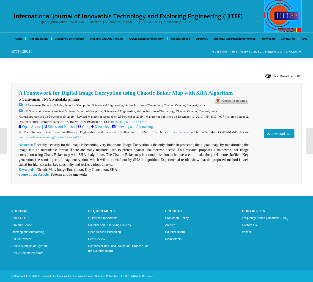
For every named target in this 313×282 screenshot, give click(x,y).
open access (179, 132)
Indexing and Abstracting (134, 127)
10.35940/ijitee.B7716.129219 (130, 122)
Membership (173, 239)
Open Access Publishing (104, 232)
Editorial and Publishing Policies (109, 225)
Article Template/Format (27, 253)
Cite (85, 127)
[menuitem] (18, 38)
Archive (170, 225)
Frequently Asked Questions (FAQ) (265, 218)
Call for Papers (21, 239)
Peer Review (96, 239)
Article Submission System (29, 246)
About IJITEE (20, 218)
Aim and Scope (21, 225)
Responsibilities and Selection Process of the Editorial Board (118, 248)
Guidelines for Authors (103, 218)
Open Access (31, 127)
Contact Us (249, 225)
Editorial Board (175, 232)
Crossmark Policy (177, 218)
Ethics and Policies (61, 127)
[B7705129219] (3, 141)
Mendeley (102, 127)
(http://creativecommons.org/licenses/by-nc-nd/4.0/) (51, 137)
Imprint (246, 232)
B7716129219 (21, 51)
